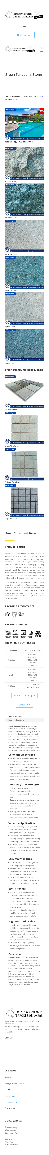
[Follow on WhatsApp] (11, 526)
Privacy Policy (10, 1096)
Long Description (15, 716)
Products (15, 97)
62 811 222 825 (11, 1077)
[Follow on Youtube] (16, 526)
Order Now (24, 704)
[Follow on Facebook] (7, 526)
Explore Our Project (24, 695)
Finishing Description (16, 720)
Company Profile (11, 1102)
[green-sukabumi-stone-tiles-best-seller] (24, 140)
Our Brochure (24, 34)
